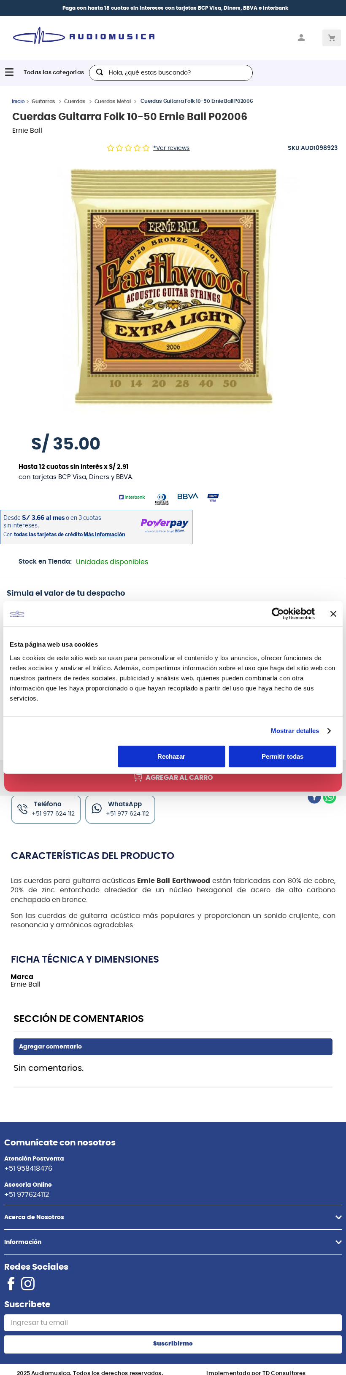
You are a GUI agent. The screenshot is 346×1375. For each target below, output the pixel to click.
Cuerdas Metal (113, 101)
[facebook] (314, 798)
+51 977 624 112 (127, 814)
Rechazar (171, 756)
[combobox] (171, 73)
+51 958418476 (28, 1168)
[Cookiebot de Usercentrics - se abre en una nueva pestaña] (278, 613)
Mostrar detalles (295, 730)
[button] (173, 287)
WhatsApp (125, 804)
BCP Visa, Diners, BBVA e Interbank (243, 8)
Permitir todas (282, 756)
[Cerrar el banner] (333, 614)
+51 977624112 (26, 1194)
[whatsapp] (329, 798)
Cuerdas (74, 101)
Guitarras (43, 101)
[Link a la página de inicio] (18, 101)
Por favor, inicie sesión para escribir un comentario (173, 1046)
